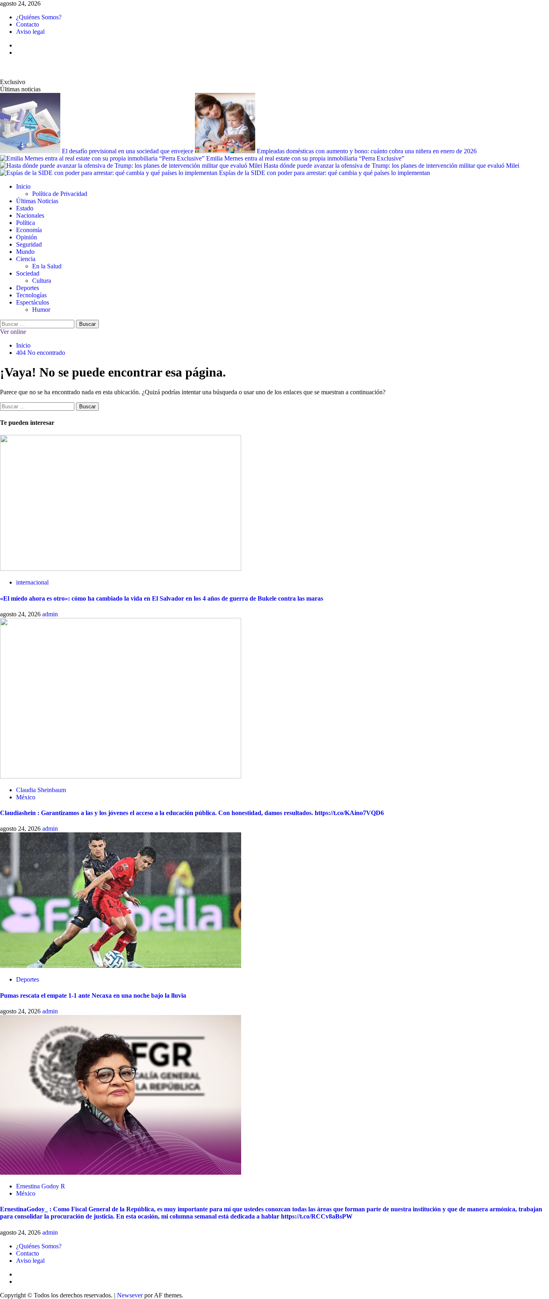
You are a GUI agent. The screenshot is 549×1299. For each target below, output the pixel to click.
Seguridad (29, 244)
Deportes (27, 287)
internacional (32, 582)
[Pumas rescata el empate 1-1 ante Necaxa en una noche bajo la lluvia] (120, 965)
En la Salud (46, 266)
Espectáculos (32, 302)
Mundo (25, 251)
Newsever (130, 1295)
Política (25, 222)
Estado (24, 208)
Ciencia (25, 258)
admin (50, 614)
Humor (41, 309)
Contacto (27, 24)
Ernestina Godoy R (40, 1186)
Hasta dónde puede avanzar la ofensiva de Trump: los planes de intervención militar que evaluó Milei (391, 165)
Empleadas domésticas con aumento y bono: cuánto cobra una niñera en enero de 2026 (367, 151)
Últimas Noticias (37, 201)
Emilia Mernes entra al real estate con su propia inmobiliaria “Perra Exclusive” (305, 158)
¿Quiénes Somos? (38, 17)
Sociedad (27, 273)
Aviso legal (30, 31)
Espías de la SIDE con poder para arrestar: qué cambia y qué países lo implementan (324, 172)
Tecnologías (31, 295)
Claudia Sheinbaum (41, 789)
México (25, 797)
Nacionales (30, 215)
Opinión (26, 237)
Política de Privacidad (59, 193)
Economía (29, 229)
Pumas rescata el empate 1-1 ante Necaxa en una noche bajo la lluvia (93, 995)
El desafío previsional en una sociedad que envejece (128, 151)
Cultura (41, 280)
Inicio (23, 186)
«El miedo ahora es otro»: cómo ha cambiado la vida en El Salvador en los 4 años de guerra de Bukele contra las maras (161, 598)
